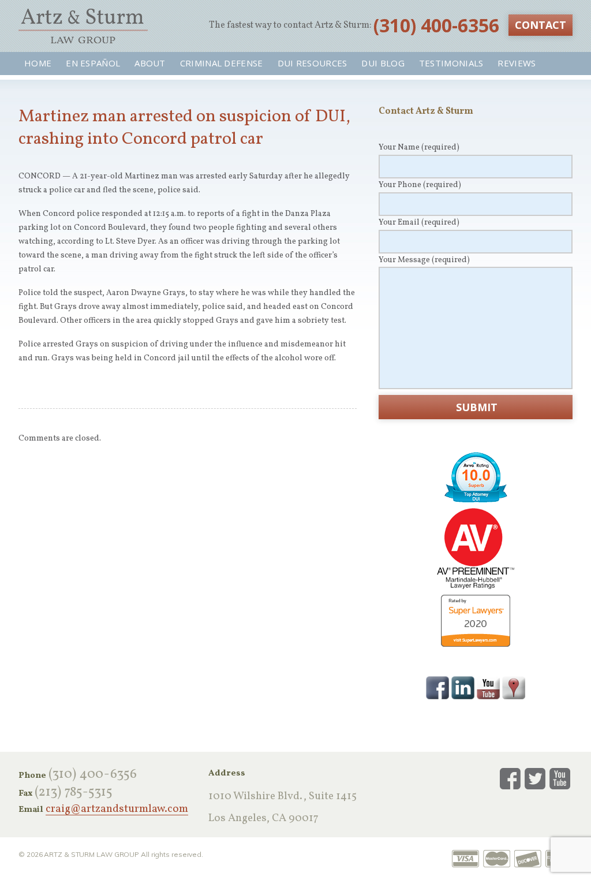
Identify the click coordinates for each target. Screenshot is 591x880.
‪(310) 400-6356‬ (436, 25)
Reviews (517, 63)
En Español (93, 63)
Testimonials (451, 63)
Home (37, 63)
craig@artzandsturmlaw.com (117, 809)
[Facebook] (437, 687)
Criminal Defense (221, 63)
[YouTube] (488, 687)
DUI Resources (312, 63)
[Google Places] (513, 687)
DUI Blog (382, 63)
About (150, 63)
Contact (540, 25)
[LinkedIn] (462, 687)
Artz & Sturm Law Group (83, 26)
